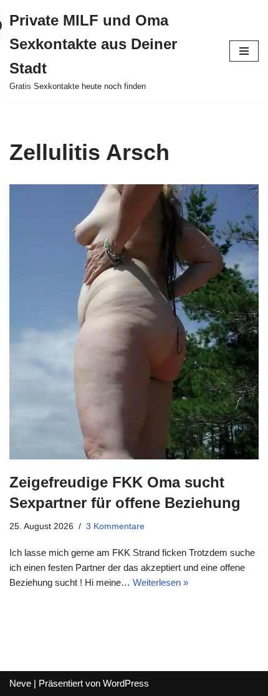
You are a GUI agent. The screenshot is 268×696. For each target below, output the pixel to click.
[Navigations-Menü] (244, 51)
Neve (20, 683)
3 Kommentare (115, 526)
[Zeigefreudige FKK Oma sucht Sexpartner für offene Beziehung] (134, 321)
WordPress (126, 683)
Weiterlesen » (160, 582)
